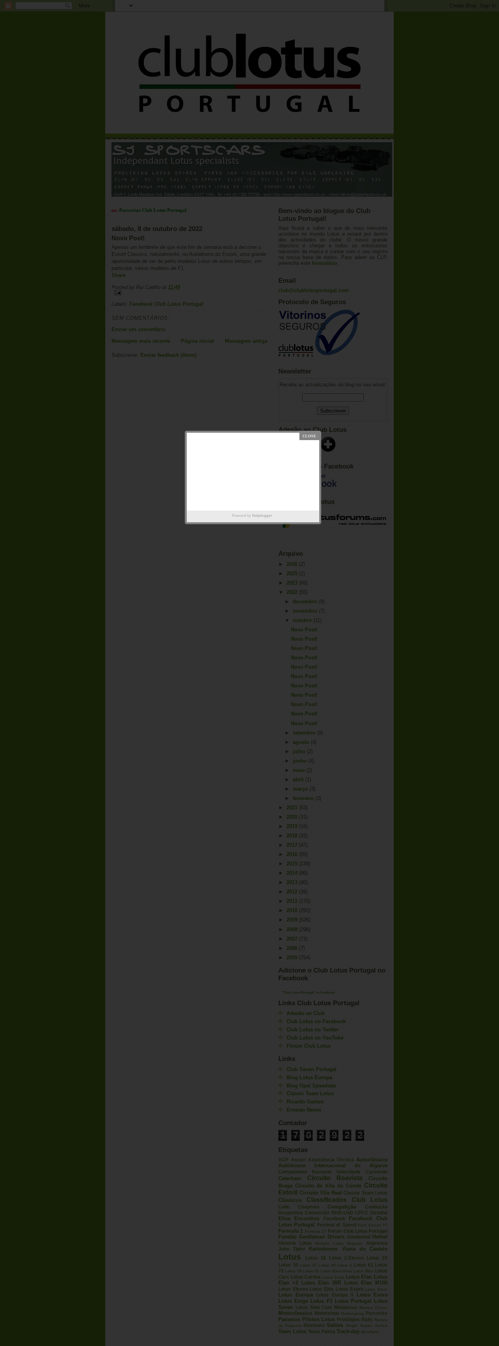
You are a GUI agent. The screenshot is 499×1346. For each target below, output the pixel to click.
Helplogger (262, 516)
